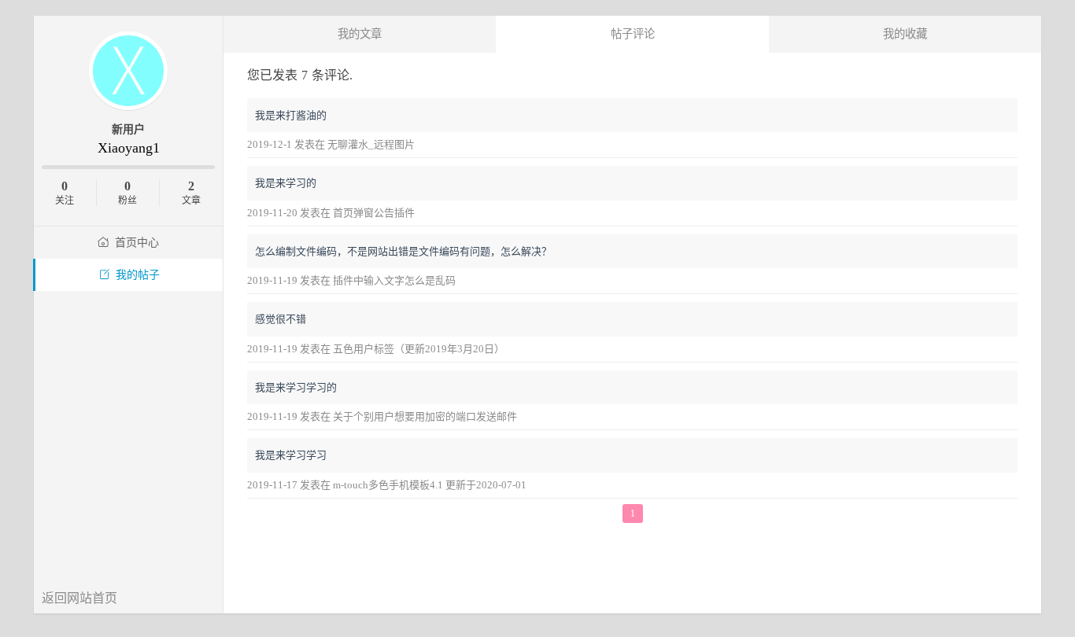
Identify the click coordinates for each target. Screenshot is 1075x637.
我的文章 (360, 34)
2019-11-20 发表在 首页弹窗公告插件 (331, 213)
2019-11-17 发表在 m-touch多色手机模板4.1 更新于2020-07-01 (386, 485)
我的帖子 (138, 275)
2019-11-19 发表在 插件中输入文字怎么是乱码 (351, 280)
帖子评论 (633, 34)
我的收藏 (905, 34)
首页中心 (137, 243)
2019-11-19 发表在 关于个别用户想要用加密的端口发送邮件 (382, 416)
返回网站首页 (79, 598)
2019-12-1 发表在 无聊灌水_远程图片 (331, 144)
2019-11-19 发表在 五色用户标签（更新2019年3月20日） (375, 349)
